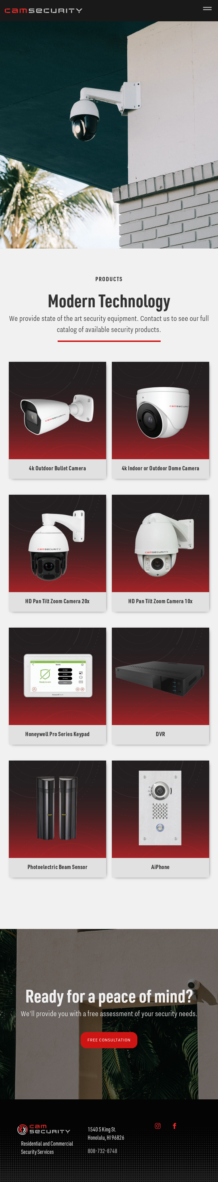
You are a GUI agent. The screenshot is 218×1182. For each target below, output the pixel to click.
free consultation (109, 1039)
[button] (207, 10)
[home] (42, 10)
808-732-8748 (102, 1150)
